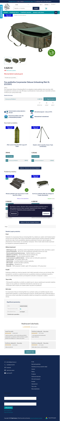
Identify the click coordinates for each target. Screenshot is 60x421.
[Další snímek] (54, 37)
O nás (16, 4)
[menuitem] (5, 12)
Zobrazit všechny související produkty (29, 168)
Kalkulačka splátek (10, 70)
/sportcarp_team (10, 370)
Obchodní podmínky (35, 364)
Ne (20, 309)
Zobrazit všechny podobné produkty (29, 222)
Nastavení (13, 213)
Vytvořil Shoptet (51, 418)
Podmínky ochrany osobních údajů (25, 209)
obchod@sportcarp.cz (11, 362)
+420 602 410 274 (10, 364)
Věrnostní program (35, 379)
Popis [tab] (5, 226)
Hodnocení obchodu (29, 323)
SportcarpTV (9, 373)
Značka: (19, 15)
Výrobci (32, 369)
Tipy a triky (33, 386)
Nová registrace (7, 410)
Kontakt (33, 381)
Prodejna (33, 374)
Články (32, 371)
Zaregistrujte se (12, 1)
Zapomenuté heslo (8, 412)
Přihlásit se (8, 407)
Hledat (35, 8)
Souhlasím (46, 213)
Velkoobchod (34, 384)
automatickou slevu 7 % (29, 1)
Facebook (8, 367)
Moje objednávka (35, 388)
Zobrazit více (29, 352)
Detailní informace (8, 95)
